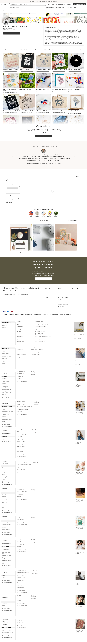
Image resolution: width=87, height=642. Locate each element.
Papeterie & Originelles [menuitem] (6, 356)
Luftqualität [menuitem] (19, 539)
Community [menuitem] (4, 323)
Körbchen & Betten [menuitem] (20, 580)
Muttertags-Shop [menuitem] (20, 324)
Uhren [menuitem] (18, 449)
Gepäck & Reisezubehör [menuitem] (21, 446)
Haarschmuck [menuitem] (19, 436)
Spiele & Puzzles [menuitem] (5, 522)
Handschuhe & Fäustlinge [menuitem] (22, 434)
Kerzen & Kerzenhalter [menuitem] (21, 354)
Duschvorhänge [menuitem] (20, 376)
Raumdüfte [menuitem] (33, 347)
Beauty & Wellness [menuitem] (5, 353)
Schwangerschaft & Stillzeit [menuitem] (7, 550)
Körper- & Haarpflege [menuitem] (21, 544)
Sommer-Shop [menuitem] (20, 328)
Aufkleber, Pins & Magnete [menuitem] (7, 530)
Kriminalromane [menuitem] (20, 622)
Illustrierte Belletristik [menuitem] (21, 625)
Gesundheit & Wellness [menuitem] (6, 471)
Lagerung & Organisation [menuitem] (36, 352)
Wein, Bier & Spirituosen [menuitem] (7, 406)
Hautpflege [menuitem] (4, 479)
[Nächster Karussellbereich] (74, 156)
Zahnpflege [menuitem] (19, 546)
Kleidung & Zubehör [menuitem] (21, 575)
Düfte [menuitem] (3, 469)
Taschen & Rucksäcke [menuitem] (21, 429)
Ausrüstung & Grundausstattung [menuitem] (5, 549)
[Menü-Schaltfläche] (1, 11)
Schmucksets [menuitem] (4, 502)
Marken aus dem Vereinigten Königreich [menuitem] (43, 336)
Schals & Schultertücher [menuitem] (22, 441)
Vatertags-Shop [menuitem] (20, 326)
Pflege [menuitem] (18, 583)
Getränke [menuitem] (4, 409)
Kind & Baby (61, 7)
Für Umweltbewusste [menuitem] (21, 338)
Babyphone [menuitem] (19, 541)
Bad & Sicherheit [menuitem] (5, 546)
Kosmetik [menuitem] (4, 601)
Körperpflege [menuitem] (4, 477)
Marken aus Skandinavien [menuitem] (40, 341)
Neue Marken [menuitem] (19, 347)
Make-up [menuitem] (3, 474)
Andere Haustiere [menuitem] (5, 578)
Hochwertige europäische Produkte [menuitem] (42, 324)
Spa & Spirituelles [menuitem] (5, 481)
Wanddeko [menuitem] (33, 356)
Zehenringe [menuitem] (19, 496)
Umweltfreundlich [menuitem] (5, 622)
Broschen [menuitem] (4, 496)
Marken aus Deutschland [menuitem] (39, 339)
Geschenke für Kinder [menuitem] (21, 341)
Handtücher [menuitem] (19, 378)
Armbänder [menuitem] (4, 494)
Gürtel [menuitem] (18, 431)
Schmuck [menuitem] (4, 354)
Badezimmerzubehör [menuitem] (21, 371)
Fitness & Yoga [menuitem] (5, 467)
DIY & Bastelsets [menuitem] (20, 517)
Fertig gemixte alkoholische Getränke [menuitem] (24, 406)
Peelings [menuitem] (18, 467)
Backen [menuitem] (3, 407)
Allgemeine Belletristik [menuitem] (21, 619)
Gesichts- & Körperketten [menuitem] (22, 491)
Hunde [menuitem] (3, 577)
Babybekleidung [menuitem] (5, 562)
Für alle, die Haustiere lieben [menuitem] (22, 339)
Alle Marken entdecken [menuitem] (6, 396)
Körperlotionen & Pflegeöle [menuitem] (22, 462)
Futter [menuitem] (18, 582)
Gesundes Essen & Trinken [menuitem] (40, 328)
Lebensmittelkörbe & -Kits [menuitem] (7, 422)
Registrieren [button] (55, 1)
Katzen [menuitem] (3, 575)
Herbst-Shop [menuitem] (19, 329)
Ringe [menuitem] (3, 507)
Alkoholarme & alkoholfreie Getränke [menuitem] (24, 407)
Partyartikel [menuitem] (4, 527)
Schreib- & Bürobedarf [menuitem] (6, 529)
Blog (53, 4)
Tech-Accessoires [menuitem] (20, 444)
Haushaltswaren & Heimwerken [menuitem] (37, 349)
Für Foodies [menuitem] (37, 329)
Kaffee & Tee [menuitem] (4, 412)
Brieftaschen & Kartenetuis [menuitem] (22, 448)
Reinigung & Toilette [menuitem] (21, 573)
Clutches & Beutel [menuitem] (20, 433)
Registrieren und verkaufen (60, 4)
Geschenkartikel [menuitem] (20, 336)
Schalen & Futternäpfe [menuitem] (21, 570)
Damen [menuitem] (3, 351)
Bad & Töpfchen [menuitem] (20, 543)
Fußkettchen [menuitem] (19, 487)
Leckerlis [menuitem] (18, 588)
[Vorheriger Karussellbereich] (12, 156)
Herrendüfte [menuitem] (19, 598)
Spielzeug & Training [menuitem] (21, 587)
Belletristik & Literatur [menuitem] (6, 627)
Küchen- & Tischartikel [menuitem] (35, 351)
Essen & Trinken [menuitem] (5, 349)
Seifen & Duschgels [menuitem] (21, 469)
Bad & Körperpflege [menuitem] (6, 466)
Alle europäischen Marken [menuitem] (40, 334)
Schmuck (47, 7)
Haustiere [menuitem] (4, 359)
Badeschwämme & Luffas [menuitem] (22, 466)
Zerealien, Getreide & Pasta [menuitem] (7, 411)
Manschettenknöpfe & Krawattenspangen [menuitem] (6, 498)
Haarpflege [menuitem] (4, 472)
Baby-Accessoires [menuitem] (5, 558)
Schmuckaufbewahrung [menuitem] (6, 504)
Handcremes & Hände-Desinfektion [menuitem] (24, 464)
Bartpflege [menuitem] (19, 595)
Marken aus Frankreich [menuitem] (39, 338)
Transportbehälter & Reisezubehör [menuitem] (23, 572)
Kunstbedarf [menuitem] (19, 515)
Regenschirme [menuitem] (20, 451)
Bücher (74, 7)
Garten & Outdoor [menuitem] (20, 356)
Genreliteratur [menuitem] (19, 620)
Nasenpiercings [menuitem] (20, 494)
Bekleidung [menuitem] (4, 439)
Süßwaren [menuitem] (4, 416)
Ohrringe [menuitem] (3, 500)
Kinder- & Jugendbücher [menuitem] (7, 630)
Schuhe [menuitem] (3, 438)
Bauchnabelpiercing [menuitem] (21, 489)
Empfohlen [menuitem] (4, 327)
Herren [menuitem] (3, 361)
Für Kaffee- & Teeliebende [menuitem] (40, 331)
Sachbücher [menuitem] (4, 629)
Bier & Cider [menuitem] (19, 402)
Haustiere (67, 7)
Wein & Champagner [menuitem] (21, 401)
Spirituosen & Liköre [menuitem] (21, 404)
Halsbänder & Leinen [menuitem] (21, 577)
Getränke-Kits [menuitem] (19, 411)
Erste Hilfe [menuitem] (19, 548)
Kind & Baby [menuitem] (4, 358)
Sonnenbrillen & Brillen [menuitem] (21, 443)
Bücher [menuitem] (3, 363)
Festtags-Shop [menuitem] (20, 331)
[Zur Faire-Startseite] (4, 4)
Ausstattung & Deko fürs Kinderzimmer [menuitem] (6, 553)
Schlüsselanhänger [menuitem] (21, 439)
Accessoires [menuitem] (4, 436)
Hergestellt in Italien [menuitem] (39, 343)
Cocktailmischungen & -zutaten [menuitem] (23, 409)
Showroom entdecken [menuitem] (6, 433)
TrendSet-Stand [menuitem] (20, 323)
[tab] (7, 49)
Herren (71, 7)
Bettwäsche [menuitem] (19, 352)
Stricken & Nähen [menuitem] (20, 519)
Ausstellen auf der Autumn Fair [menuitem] (23, 333)
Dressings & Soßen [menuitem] (5, 414)
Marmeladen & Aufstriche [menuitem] (7, 419)
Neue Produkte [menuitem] (20, 349)
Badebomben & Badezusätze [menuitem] (22, 461)
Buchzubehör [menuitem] (4, 634)
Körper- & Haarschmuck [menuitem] (7, 492)
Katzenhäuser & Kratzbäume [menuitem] (22, 578)
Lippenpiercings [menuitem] (20, 492)
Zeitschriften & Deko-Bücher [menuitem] (7, 632)
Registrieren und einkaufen (79, 4)
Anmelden (69, 4)
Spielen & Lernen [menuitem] (5, 557)
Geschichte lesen (78, 43)
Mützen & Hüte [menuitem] (20, 438)
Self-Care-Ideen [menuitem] (20, 344)
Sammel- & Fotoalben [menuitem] (21, 520)
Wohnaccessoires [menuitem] (5, 348)
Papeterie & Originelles (54, 7)
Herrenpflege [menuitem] (4, 476)
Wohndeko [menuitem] (19, 357)
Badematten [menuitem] (19, 374)
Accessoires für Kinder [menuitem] (6, 560)
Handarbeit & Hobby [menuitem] (6, 520)
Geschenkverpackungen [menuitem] (6, 524)
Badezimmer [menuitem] (19, 351)
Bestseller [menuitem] (4, 621)
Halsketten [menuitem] (4, 505)
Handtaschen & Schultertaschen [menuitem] (23, 454)
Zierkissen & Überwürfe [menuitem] (35, 354)
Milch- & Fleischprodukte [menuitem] (7, 417)
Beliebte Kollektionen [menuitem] (6, 322)
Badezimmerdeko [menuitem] (20, 373)
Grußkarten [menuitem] (4, 525)
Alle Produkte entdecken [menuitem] (7, 397)
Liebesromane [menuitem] (20, 624)
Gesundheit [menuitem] (19, 585)
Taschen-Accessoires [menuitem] (21, 453)
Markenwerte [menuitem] (4, 325)
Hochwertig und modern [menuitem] (39, 323)
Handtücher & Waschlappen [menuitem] (22, 549)
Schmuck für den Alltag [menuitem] (21, 343)
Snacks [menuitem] (3, 421)
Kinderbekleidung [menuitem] (5, 563)
